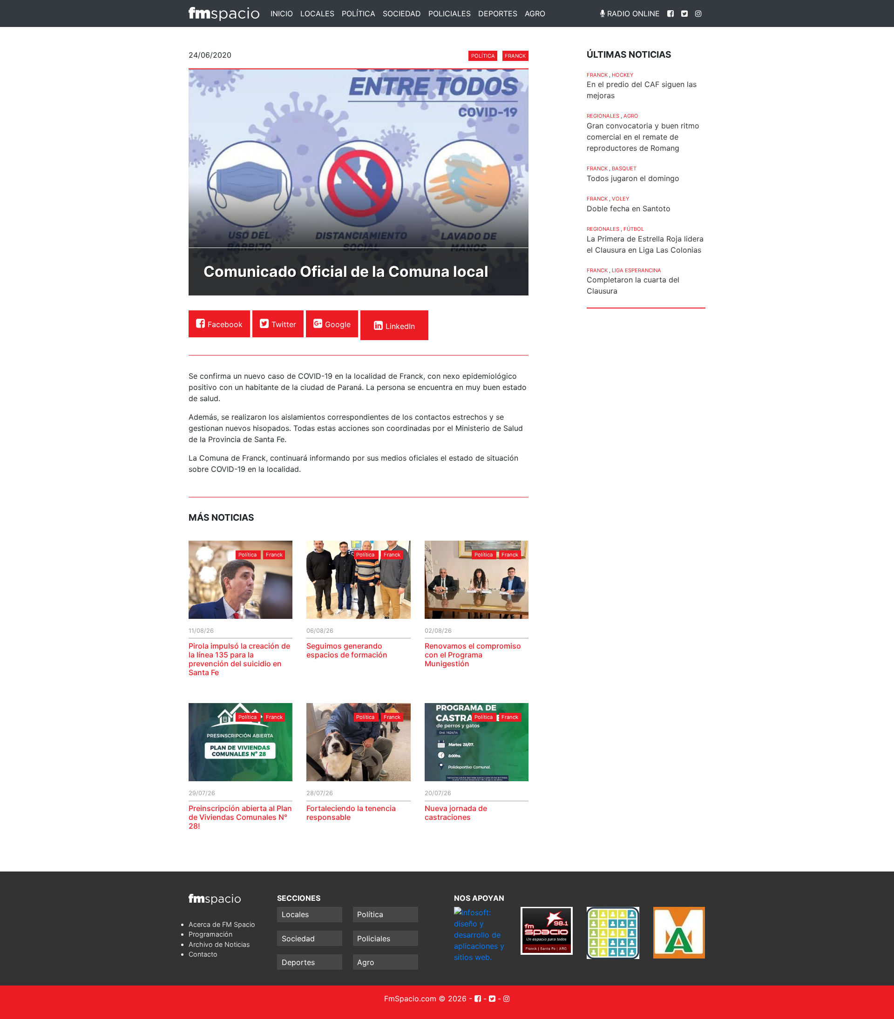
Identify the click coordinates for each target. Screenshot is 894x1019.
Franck (515, 56)
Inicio (282, 13)
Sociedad (402, 13)
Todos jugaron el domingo (633, 178)
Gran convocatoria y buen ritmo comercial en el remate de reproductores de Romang (643, 137)
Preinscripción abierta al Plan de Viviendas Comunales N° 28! (240, 817)
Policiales (449, 13)
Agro (535, 13)
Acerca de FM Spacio (222, 924)
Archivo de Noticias (219, 944)
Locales (317, 13)
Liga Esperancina (636, 270)
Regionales (603, 116)
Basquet (624, 168)
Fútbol (633, 229)
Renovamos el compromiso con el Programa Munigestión (473, 654)
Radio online (632, 13)
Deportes (497, 13)
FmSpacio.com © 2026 (425, 998)
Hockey (622, 75)
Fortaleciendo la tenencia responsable (351, 813)
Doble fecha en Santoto (628, 208)
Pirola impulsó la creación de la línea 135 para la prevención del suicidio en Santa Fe (239, 659)
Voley (620, 198)
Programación (210, 934)
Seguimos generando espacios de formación (346, 650)
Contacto (203, 954)
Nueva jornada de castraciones (456, 813)
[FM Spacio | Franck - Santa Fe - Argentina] (224, 13)
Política (358, 13)
